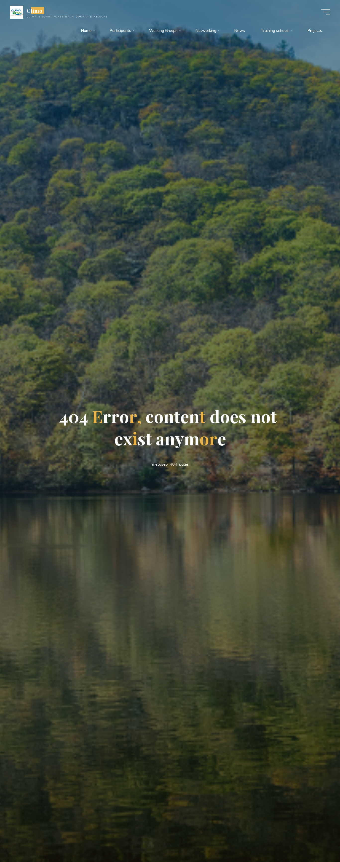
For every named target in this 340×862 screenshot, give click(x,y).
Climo (35, 10)
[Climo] (16, 11)
